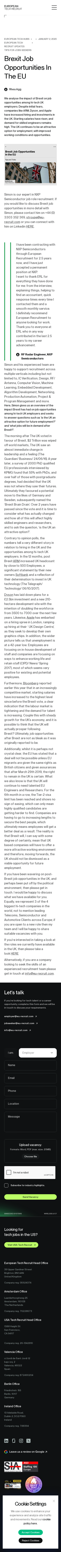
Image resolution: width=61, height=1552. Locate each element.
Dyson (8, 595)
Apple (30, 617)
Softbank (21, 575)
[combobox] (38, 1053)
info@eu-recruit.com (39, 973)
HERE (30, 226)
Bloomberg (30, 683)
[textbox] (38, 1053)
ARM (16, 561)
